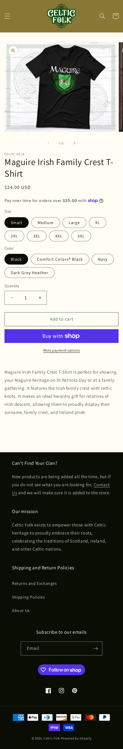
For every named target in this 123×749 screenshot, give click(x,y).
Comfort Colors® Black (60, 259)
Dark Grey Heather (29, 272)
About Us (21, 610)
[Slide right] (74, 143)
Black (16, 259)
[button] (7, 16)
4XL (58, 236)
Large (74, 222)
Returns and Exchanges (34, 583)
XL (97, 222)
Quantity (11, 285)
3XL (36, 236)
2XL (14, 236)
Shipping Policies (28, 597)
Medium (46, 222)
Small (16, 222)
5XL (81, 236)
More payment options (61, 350)
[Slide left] (48, 143)
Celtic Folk (52, 738)
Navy (102, 259)
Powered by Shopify (76, 738)
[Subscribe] (95, 648)
